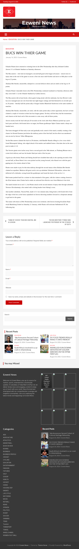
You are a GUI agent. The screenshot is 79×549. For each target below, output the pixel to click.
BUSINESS (6, 451)
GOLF (5, 474)
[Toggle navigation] (6, 34)
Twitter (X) (64, 1)
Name (8, 269)
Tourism (6, 524)
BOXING (16, 345)
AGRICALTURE (8, 437)
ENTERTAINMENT (9, 465)
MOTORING (7, 496)
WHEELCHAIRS (8, 532)
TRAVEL (6, 530)
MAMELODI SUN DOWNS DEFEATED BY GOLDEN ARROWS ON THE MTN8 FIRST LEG (61, 462)
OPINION (6, 507)
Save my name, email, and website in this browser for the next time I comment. (35, 297)
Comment (10, 244)
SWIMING (6, 518)
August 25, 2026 (19, 342)
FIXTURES (6, 471)
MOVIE (5, 499)
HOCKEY (6, 482)
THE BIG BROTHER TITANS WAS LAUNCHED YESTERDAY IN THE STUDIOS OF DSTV (57, 222)
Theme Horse (42, 545)
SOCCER (52, 345)
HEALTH (6, 479)
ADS (4, 435)
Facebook (73, 1)
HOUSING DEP (8, 488)
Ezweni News (22, 57)
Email (8, 279)
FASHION (6, 468)
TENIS (5, 521)
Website (8, 288)
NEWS (5, 505)
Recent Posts (12, 332)
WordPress (67, 545)
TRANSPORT (7, 527)
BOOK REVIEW (8, 446)
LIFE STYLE (53, 335)
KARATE (6, 491)
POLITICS (6, 510)
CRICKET (6, 457)
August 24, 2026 (55, 342)
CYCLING (6, 460)
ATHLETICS (7, 440)
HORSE (5, 485)
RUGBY (5, 513)
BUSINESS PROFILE (9, 454)
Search (7, 315)
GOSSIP (5, 477)
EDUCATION (10, 49)
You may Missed (12, 364)
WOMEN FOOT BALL (10, 535)
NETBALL (6, 502)
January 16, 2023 (11, 57)
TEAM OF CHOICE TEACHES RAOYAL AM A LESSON (22, 221)
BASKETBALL (7, 443)
